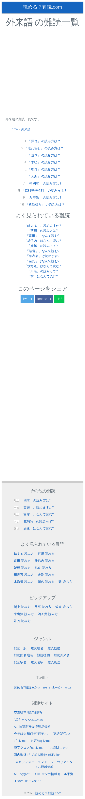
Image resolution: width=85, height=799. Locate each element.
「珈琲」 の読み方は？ (44, 169)
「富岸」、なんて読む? (34, 514)
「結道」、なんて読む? (42, 251)
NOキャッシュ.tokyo (28, 719)
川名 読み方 (46, 582)
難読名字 (37, 662)
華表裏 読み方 (24, 575)
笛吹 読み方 (63, 607)
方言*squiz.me (40, 741)
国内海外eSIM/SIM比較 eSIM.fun (37, 755)
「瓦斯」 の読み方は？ (44, 176)
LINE (59, 299)
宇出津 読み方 (24, 614)
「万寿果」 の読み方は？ (44, 197)
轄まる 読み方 (24, 554)
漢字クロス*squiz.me (28, 748)
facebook (44, 299)
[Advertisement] (42, 74)
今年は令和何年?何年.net (31, 734)
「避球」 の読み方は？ (44, 155)
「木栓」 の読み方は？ (44, 162)
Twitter (27, 299)
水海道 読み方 (24, 582)
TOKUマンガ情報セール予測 (53, 774)
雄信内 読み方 (45, 561)
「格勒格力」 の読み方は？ (45, 204)
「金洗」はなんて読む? (42, 261)
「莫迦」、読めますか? (34, 507)
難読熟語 (53, 662)
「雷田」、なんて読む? (42, 236)
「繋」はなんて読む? (42, 276)
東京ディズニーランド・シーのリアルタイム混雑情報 (44, 764)
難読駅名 (20, 662)
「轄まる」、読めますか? (42, 226)
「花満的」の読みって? (34, 521)
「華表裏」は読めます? (42, 256)
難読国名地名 (23, 655)
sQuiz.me (20, 741)
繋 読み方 (65, 582)
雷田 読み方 (22, 561)
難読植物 (43, 655)
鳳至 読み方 (43, 607)
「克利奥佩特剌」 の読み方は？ (44, 190)
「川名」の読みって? (42, 271)
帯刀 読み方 (22, 621)
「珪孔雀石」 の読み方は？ (44, 148)
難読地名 (37, 648)
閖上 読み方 (22, 607)
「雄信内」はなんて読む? (42, 241)
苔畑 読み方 (46, 554)
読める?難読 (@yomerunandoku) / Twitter (43, 687)
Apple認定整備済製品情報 (32, 727)
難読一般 (20, 648)
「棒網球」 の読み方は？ (44, 183)
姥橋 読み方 (22, 568)
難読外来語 (62, 655)
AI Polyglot (21, 774)
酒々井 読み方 (48, 614)
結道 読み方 (43, 568)
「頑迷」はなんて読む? (34, 528)
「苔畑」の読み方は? (42, 231)
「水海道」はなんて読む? (42, 266)
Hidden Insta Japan (27, 781)
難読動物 (53, 648)
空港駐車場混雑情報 (28, 712)
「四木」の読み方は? (32, 500)
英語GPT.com (62, 734)
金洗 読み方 (46, 575)
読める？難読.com (42, 7)
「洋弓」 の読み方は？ (44, 141)
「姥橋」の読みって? (42, 246)
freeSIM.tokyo (57, 748)
